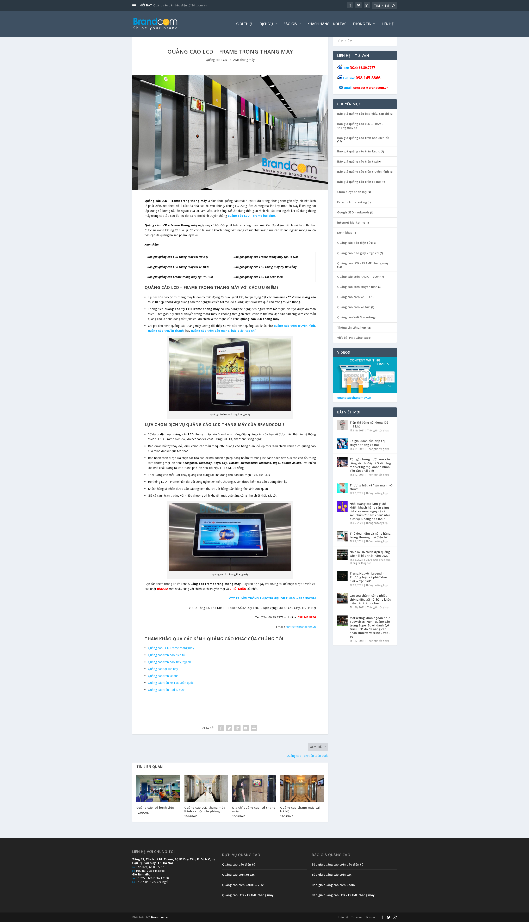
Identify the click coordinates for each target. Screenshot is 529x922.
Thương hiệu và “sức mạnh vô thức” (371, 487)
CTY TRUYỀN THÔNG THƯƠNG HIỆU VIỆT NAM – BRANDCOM (272, 598)
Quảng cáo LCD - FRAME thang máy (230, 60)
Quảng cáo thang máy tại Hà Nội (300, 809)
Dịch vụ (266, 24)
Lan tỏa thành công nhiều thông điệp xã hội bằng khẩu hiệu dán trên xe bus (370, 599)
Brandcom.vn (160, 917)
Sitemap (371, 917)
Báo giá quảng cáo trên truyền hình (363, 172)
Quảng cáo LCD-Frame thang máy (171, 648)
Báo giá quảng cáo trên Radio (358, 151)
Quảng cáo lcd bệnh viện (155, 807)
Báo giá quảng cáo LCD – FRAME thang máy (360, 125)
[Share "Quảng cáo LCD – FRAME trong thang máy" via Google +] (237, 728)
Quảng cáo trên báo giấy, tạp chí (170, 662)
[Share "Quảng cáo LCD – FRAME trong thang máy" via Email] (246, 728)
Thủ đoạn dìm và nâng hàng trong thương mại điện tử (370, 535)
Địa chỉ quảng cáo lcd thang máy (253, 809)
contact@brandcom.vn (301, 627)
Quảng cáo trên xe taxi (354, 307)
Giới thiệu (245, 24)
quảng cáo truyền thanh (166, 331)
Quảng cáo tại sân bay (163, 669)
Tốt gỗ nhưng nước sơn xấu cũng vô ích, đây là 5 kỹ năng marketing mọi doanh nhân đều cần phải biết (370, 465)
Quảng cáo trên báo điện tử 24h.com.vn (180, 5)
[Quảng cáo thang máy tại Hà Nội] (302, 788)
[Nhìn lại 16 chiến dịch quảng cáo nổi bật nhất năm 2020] (342, 555)
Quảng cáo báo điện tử (354, 243)
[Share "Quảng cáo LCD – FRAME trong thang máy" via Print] (254, 728)
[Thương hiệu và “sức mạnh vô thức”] (342, 488)
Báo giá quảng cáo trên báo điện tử (363, 138)
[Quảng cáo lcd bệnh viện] (158, 788)
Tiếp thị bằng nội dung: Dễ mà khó (369, 424)
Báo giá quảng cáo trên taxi (357, 161)
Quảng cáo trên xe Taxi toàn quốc (170, 683)
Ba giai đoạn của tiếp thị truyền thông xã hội (367, 443)
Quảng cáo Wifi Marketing (356, 317)
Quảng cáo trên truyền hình (357, 287)
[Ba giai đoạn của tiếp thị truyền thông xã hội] (342, 443)
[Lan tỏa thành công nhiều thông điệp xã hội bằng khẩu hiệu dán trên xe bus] (342, 598)
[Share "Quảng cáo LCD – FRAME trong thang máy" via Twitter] (229, 728)
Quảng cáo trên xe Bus (353, 297)
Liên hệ (388, 24)
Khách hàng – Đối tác (326, 24)
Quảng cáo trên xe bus (163, 676)
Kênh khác (344, 233)
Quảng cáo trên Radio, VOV (166, 690)
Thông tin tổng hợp (351, 327)
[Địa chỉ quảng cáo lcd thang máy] (254, 788)
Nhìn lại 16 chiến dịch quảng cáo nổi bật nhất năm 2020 (370, 554)
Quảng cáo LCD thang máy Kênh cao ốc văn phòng (204, 809)
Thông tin (362, 24)
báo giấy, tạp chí (243, 331)
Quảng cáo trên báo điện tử (166, 655)
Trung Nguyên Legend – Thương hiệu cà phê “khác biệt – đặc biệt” (368, 577)
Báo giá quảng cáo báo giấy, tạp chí (363, 114)
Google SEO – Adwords (353, 212)
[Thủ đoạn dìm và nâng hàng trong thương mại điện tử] (342, 536)
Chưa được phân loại (352, 192)
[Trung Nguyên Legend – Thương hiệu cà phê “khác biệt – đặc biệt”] (342, 576)
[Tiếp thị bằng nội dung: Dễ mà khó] (342, 425)
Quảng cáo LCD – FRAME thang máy (363, 263)
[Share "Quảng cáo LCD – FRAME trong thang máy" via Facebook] (221, 728)
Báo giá (290, 24)
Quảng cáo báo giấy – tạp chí (358, 253)
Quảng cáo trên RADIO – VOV (358, 277)
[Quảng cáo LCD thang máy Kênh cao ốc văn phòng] (206, 788)
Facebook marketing (352, 202)
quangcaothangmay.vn (354, 398)
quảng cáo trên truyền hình (294, 326)
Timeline (356, 917)
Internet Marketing (351, 222)
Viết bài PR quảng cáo (353, 338)
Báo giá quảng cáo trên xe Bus (359, 182)
